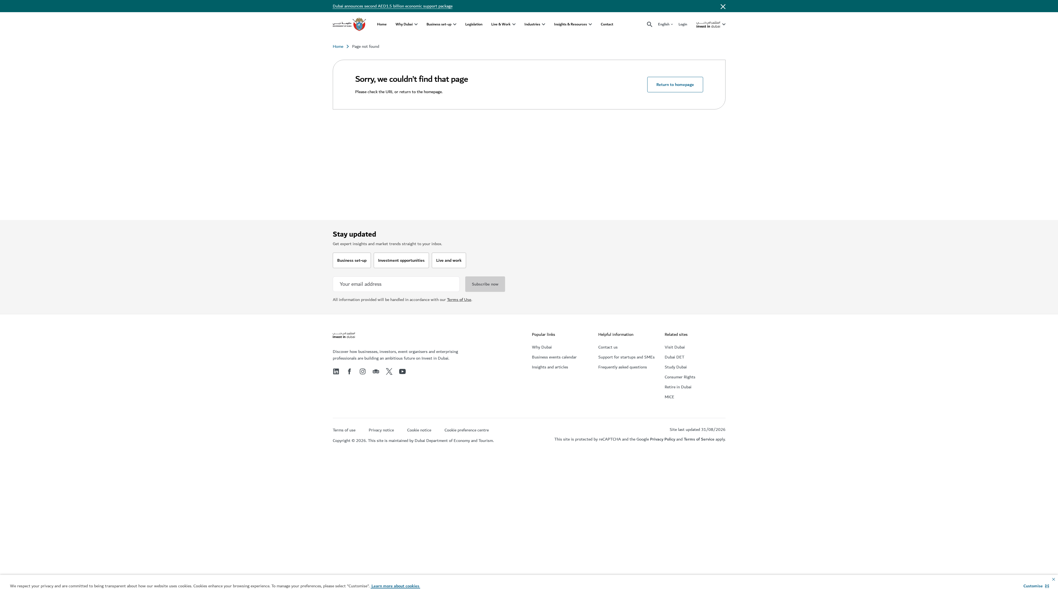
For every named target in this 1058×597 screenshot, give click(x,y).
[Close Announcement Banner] (723, 6)
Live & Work (501, 24)
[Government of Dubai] (349, 24)
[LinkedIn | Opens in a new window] (336, 371)
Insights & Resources (570, 24)
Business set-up (439, 24)
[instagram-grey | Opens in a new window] (362, 371)
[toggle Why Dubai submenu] (416, 24)
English (663, 24)
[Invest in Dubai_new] (344, 335)
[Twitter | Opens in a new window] (389, 371)
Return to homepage (675, 84)
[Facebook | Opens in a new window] (349, 371)
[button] (1036, 586)
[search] (649, 24)
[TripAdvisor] (376, 371)
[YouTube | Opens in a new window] (402, 371)
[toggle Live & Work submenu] (514, 24)
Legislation (473, 24)
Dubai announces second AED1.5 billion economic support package (393, 6)
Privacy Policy (662, 439)
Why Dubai (404, 24)
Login (683, 24)
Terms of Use (459, 299)
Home (382, 24)
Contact (607, 24)
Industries (532, 24)
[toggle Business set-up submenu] (454, 24)
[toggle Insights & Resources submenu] (590, 24)
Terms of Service (699, 439)
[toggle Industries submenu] (543, 24)
